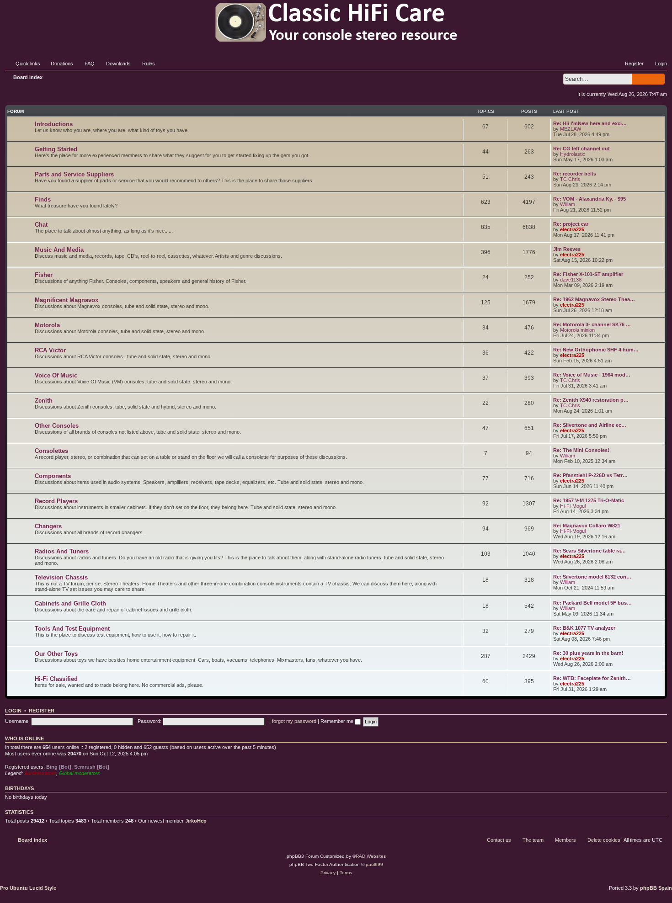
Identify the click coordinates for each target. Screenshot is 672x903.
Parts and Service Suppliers (74, 174)
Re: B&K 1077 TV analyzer (584, 628)
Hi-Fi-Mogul (573, 506)
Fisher (44, 274)
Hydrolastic (572, 154)
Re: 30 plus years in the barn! (588, 653)
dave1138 (570, 279)
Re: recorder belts (574, 173)
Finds (43, 199)
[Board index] (336, 22)
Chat (41, 224)
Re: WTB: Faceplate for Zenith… (592, 678)
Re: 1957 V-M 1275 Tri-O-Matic (588, 500)
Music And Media (59, 249)
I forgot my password (292, 721)
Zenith (44, 400)
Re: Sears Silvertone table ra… (589, 550)
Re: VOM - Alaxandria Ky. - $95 (589, 199)
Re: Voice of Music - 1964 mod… (591, 374)
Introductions (54, 124)
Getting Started (56, 149)
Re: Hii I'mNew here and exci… (590, 123)
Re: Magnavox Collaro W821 (586, 525)
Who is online (24, 738)
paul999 (374, 864)
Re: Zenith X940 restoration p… (591, 400)
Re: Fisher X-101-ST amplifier (588, 274)
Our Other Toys (56, 653)
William (567, 204)
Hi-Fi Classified (56, 678)
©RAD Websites (369, 856)
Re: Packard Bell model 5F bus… (592, 603)
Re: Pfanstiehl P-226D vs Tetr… (590, 475)
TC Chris (570, 179)
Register (41, 710)
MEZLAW (570, 129)
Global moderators (79, 773)
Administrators (40, 773)
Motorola (47, 325)
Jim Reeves (567, 249)
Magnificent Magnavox (66, 300)
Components (53, 476)
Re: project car (570, 224)
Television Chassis (61, 577)
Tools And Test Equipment (72, 628)
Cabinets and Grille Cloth (70, 603)
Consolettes (51, 450)
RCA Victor (50, 350)
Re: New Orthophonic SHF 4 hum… (596, 349)
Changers (48, 526)
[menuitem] (58, 63)
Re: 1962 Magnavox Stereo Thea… (594, 299)
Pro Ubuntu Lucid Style (28, 888)
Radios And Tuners (62, 551)
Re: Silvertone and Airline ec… (589, 425)
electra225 (572, 229)
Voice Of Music (56, 375)
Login (13, 710)
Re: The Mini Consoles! (581, 450)
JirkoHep (196, 820)
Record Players (56, 501)
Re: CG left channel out (581, 148)
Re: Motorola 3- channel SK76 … (592, 324)
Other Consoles (57, 425)
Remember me (337, 721)
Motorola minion (577, 330)
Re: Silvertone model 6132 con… (592, 576)
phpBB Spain (656, 888)
